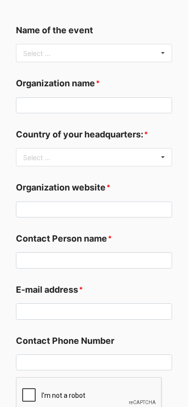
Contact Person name (61, 238)
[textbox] (94, 105)
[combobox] (94, 53)
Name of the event (54, 30)
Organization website (61, 187)
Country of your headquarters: (79, 134)
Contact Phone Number (65, 341)
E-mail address (47, 290)
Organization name (55, 83)
